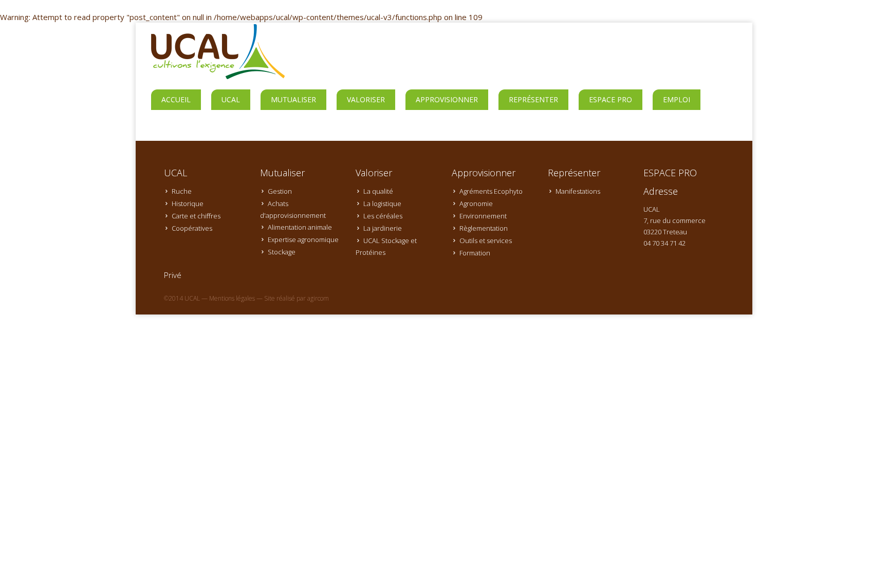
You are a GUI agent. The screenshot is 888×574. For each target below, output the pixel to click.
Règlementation (483, 228)
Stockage (281, 251)
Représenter (533, 99)
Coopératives (192, 228)
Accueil (176, 99)
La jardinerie (382, 228)
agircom (318, 298)
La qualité (378, 191)
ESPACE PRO (610, 99)
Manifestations (578, 191)
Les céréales (382, 215)
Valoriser (366, 99)
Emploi (676, 99)
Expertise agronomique (303, 239)
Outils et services (485, 240)
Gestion (280, 191)
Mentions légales (232, 298)
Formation (474, 252)
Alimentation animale (300, 227)
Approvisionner (447, 99)
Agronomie (476, 203)
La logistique (382, 203)
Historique (187, 203)
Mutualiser (293, 99)
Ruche (182, 191)
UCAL (230, 99)
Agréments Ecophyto (491, 191)
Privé (172, 275)
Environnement (483, 215)
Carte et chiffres (196, 215)
